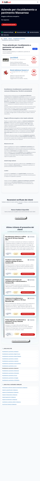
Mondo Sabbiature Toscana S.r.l (19, 70)
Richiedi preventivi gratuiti (9, 24)
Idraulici (10, 38)
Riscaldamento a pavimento (19, 38)
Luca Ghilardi (14, 57)
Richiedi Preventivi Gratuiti (27, 253)
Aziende (5, 38)
